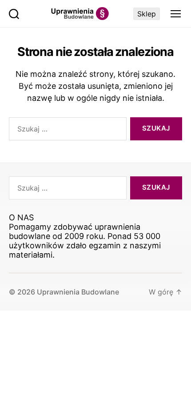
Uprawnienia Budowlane (78, 291)
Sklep (146, 13)
